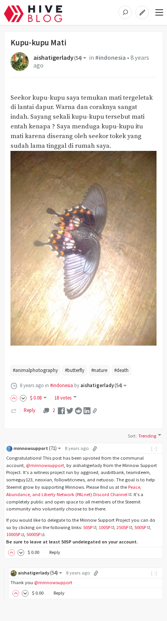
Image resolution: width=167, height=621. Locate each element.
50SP (87, 527)
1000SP (13, 534)
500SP (140, 527)
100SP (104, 527)
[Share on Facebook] (61, 410)
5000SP (33, 534)
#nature (99, 370)
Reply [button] (54, 552)
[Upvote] (15, 397)
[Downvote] (23, 397)
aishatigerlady (57, 58)
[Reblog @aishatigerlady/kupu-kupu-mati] (13, 410)
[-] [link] (154, 448)
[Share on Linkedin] (87, 410)
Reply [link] (29, 410)
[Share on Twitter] (69, 410)
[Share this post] (94, 410)
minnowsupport (35, 448)
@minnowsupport (45, 465)
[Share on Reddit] (78, 410)
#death (121, 370)
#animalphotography (35, 370)
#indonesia (110, 58)
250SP (122, 527)
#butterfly (74, 370)
